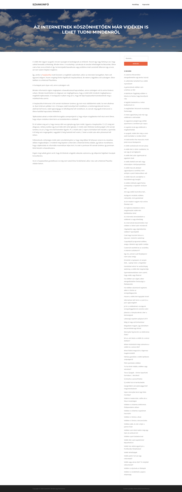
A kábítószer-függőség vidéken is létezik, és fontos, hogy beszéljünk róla (136, 96)
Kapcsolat (145, 4)
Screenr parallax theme (130, 489)
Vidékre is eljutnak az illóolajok (135, 468)
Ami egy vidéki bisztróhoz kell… (135, 192)
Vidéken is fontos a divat (132, 417)
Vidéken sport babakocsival (133, 436)
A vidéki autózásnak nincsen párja (136, 146)
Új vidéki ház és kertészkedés (134, 382)
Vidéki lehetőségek (130, 452)
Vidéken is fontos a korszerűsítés (135, 421)
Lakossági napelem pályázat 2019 (136, 319)
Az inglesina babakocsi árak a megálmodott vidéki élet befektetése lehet (134, 210)
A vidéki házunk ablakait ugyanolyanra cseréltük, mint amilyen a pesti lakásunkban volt (135, 170)
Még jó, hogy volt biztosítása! (134, 322)
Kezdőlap (135, 4)
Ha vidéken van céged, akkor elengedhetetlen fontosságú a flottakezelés (134, 281)
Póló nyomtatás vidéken (132, 363)
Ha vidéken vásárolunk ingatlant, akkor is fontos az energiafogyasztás (135, 290)
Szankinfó (41, 4)
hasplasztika (46, 75)
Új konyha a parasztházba (133, 379)
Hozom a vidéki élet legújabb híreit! (136, 296)
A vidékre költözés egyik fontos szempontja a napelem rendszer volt (135, 185)
